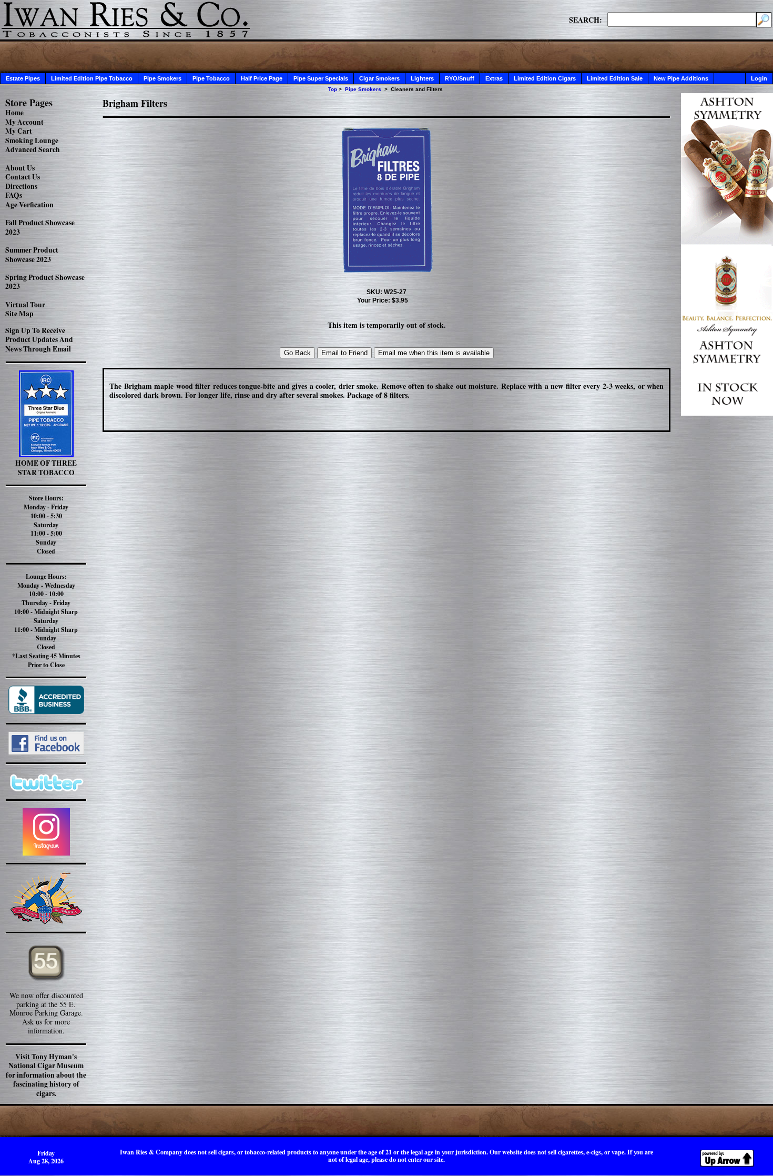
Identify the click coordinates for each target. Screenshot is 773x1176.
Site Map (19, 313)
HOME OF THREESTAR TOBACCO (46, 468)
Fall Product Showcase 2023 (40, 227)
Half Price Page (261, 78)
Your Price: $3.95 (382, 300)
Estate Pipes (23, 78)
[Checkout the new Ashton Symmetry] (727, 413)
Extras (494, 78)
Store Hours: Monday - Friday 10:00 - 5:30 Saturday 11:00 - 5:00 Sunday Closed (46, 525)
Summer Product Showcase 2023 (31, 255)
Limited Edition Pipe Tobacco (92, 78)
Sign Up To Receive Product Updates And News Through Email (39, 339)
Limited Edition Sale (615, 78)
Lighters (422, 78)
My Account (24, 122)
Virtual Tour (25, 304)
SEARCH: (585, 19)
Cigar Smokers (379, 78)
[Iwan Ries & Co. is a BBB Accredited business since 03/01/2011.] (46, 711)
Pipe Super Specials (320, 78)
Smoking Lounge (31, 140)
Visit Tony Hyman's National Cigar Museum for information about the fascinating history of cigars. (46, 1075)
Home (14, 112)
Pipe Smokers (162, 78)
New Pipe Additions (681, 78)
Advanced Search (32, 149)
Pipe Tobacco (211, 78)
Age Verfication (29, 204)
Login (759, 78)
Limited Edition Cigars (545, 78)
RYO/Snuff (459, 78)
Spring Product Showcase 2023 (45, 282)
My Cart (18, 131)
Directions (21, 186)
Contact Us (22, 177)
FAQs (13, 195)
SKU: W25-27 (386, 292)
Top (332, 89)
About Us (20, 168)
